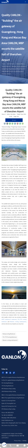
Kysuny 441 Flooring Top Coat (9, 406)
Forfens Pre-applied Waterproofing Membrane (13, 380)
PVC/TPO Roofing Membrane (10, 337)
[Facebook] (3, 372)
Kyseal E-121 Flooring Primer (8, 400)
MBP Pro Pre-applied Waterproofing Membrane (13, 377)
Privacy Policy (17, 440)
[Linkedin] (6, 372)
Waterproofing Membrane (9, 334)
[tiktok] (14, 372)
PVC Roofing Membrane (7, 383)
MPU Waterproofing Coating (8, 388)
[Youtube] (10, 372)
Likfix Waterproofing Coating (9, 391)
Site (18, 116)
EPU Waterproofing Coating (8, 409)
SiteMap (24, 440)
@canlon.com (10, 420)
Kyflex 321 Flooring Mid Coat (8, 403)
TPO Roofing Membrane (7, 386)
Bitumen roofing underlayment (10, 340)
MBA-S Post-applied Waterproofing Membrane (13, 398)
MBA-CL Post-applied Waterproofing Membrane (13, 395)
